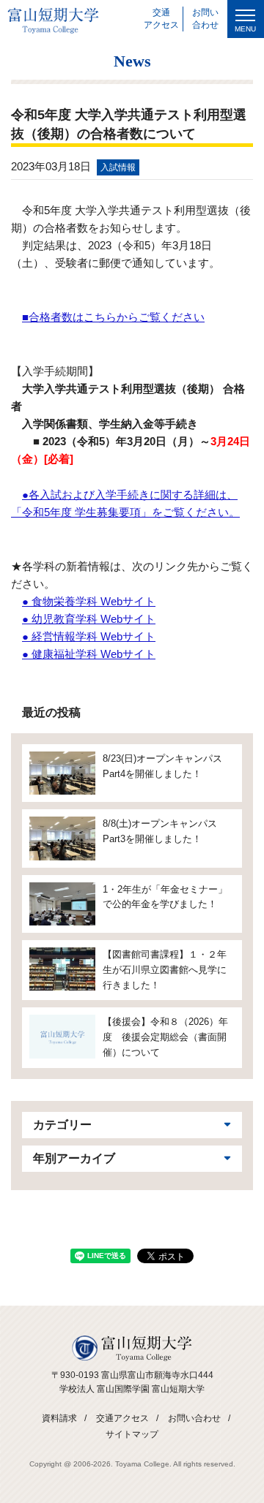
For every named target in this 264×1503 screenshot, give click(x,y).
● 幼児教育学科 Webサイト (88, 619)
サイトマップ (132, 1434)
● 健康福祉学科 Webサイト (88, 654)
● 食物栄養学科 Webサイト (88, 601)
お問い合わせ (194, 1418)
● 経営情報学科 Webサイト (88, 636)
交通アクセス (122, 1418)
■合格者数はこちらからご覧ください (113, 317)
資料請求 (59, 1418)
